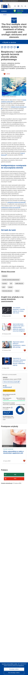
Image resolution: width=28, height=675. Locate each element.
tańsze (17, 290)
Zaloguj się (15, 6)
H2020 (5, 14)
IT (14, 47)
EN (5, 47)
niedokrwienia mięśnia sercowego (10, 207)
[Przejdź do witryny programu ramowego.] (14, 20)
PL (17, 47)
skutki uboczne (19, 283)
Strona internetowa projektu (11, 382)
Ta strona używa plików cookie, (10, 664)
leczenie (4, 283)
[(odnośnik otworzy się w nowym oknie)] (6, 5)
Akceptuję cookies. (14, 669)
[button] (18, 6)
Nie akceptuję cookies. (14, 672)
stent (3, 287)
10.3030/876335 (6, 387)
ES (8, 47)
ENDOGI (4, 276)
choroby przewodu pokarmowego (10, 279)
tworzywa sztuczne (7, 290)
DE (2, 47)
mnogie (10, 287)
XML (15, 474)
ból (11, 283)
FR (11, 47)
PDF (15, 478)
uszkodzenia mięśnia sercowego (16, 202)
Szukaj (21, 6)
